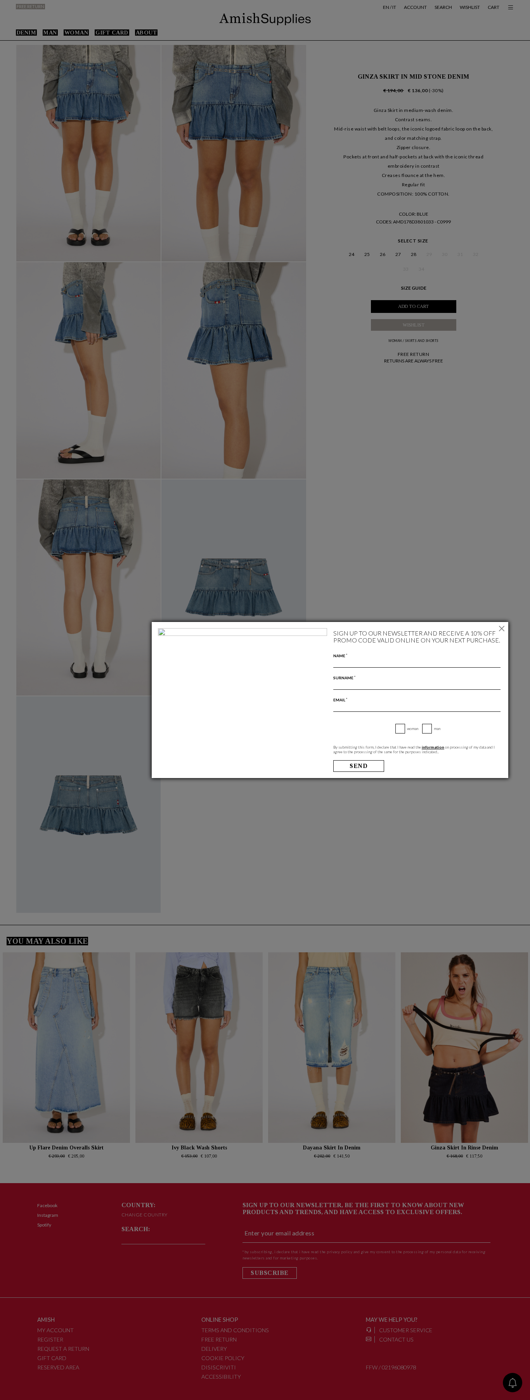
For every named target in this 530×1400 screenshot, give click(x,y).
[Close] (501, 629)
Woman (412, 728)
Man (437, 728)
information (433, 747)
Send (358, 766)
